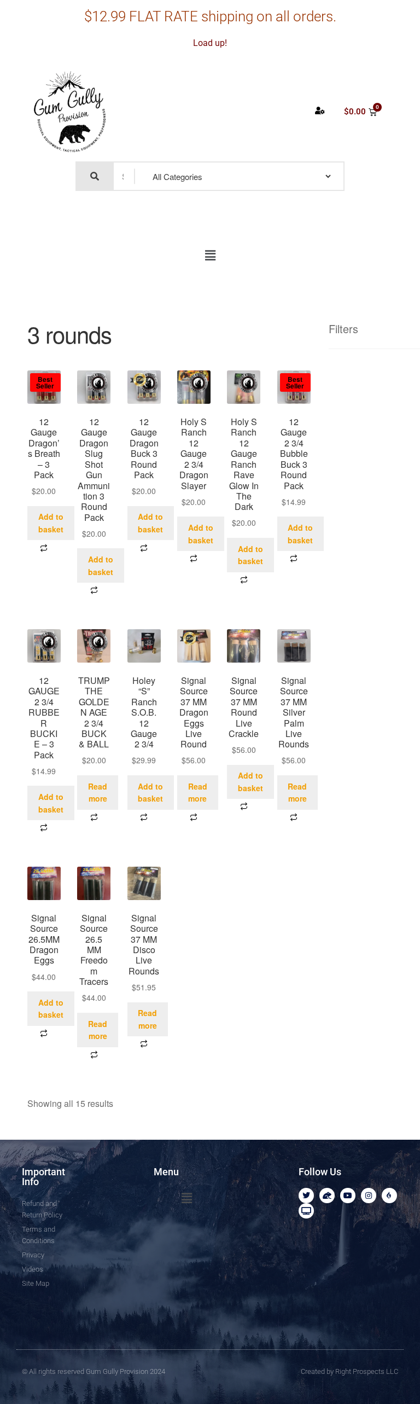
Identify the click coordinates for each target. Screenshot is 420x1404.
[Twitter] (306, 1195)
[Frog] (327, 1195)
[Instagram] (368, 1195)
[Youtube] (347, 1195)
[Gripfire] (389, 1195)
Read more (97, 792)
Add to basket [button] (50, 523)
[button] (210, 255)
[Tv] (306, 1211)
